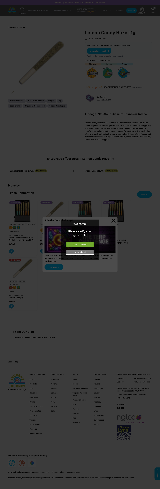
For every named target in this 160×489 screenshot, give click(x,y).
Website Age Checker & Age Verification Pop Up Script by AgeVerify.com (157, 488)
